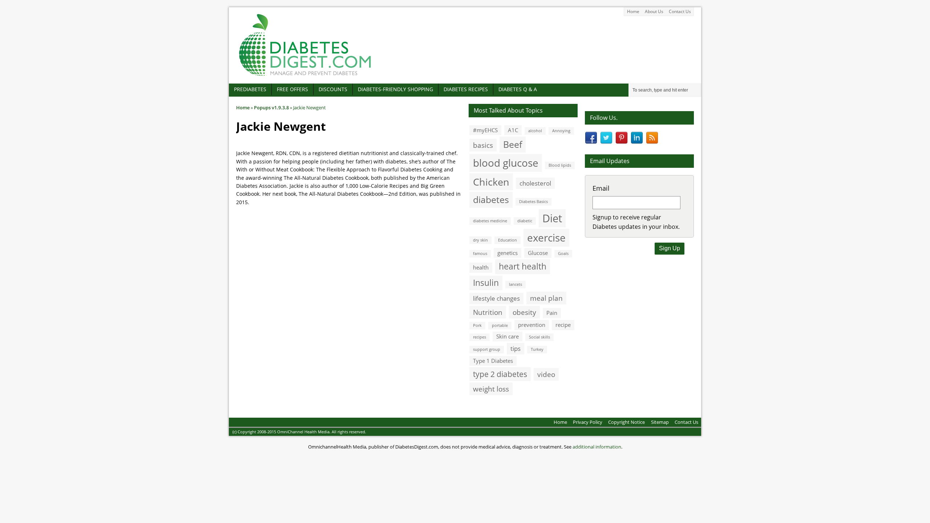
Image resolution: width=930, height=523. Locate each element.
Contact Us (680, 11)
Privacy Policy (587, 422)
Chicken (491, 181)
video (546, 374)
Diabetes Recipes (466, 89)
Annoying (561, 130)
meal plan (546, 298)
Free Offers (292, 89)
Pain (551, 312)
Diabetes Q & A (517, 89)
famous (480, 253)
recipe (563, 324)
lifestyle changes (496, 298)
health (481, 267)
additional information (597, 446)
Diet (552, 218)
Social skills (539, 337)
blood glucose (505, 163)
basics (483, 145)
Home (633, 11)
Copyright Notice (626, 422)
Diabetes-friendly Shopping (395, 89)
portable (500, 325)
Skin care (507, 336)
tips (515, 348)
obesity (524, 312)
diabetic (524, 220)
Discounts (333, 89)
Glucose (538, 252)
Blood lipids (560, 165)
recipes (479, 337)
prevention (531, 324)
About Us (654, 11)
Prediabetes (250, 89)
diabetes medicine (490, 220)
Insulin (486, 282)
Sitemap (660, 422)
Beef (512, 144)
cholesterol (535, 183)
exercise (546, 237)
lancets (515, 284)
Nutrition (487, 312)
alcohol (535, 130)
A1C (513, 130)
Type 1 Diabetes (493, 360)
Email (601, 188)
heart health (522, 266)
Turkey (537, 349)
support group (486, 349)
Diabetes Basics (533, 201)
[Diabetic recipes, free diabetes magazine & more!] (305, 75)
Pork (477, 325)
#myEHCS (485, 130)
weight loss (491, 389)
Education (507, 240)
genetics (507, 252)
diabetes (491, 199)
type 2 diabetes (500, 374)
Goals (563, 253)
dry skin (480, 240)
